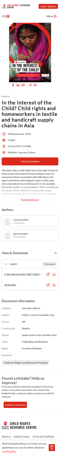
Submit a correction (15, 404)
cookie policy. (9, 451)
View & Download (30, 161)
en (4, 16)
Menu (49, 16)
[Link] (30, 85)
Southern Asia (49, 335)
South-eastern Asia (31, 335)
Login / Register (48, 6)
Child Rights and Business (35, 341)
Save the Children (31, 308)
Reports (26, 328)
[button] (22, 436)
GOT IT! (52, 448)
